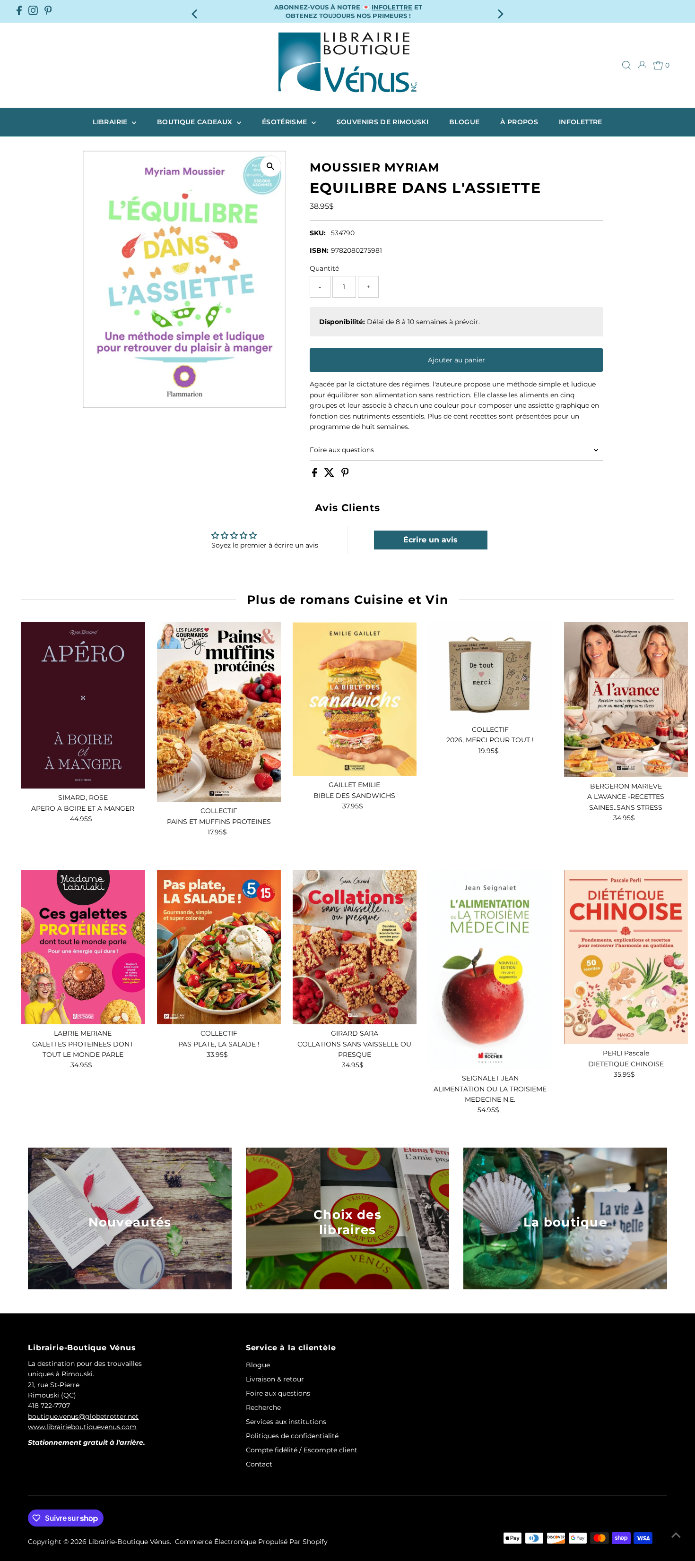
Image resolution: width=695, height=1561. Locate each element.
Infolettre (580, 122)
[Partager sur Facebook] (315, 475)
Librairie (111, 122)
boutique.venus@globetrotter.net (83, 1416)
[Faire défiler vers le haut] (676, 1535)
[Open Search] (626, 65)
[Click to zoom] (270, 166)
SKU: (318, 233)
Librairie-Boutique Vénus (129, 1541)
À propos (519, 122)
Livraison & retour (275, 1379)
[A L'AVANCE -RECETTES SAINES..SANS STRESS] (626, 699)
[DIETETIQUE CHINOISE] (626, 957)
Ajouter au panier (456, 360)
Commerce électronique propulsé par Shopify (251, 1541)
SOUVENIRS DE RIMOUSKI (382, 122)
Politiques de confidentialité (292, 1436)
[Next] (500, 11)
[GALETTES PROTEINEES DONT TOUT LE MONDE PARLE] (83, 947)
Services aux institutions (286, 1421)
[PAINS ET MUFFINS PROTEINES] (219, 712)
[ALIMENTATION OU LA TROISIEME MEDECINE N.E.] (490, 970)
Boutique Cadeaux (196, 122)
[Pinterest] (48, 11)
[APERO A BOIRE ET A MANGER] (83, 705)
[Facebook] (19, 11)
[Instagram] (33, 11)
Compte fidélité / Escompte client (301, 1450)
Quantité (324, 268)
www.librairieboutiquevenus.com (82, 1427)
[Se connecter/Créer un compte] (642, 65)
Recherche (263, 1407)
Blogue (464, 122)
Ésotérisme (285, 122)
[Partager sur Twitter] (330, 475)
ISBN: (319, 250)
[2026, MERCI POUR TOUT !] (490, 671)
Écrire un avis (430, 539)
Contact (259, 1464)
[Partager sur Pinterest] (345, 475)
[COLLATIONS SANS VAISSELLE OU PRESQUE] (355, 947)
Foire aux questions (342, 450)
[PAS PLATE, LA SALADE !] (219, 947)
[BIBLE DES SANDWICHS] (355, 699)
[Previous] (195, 11)
